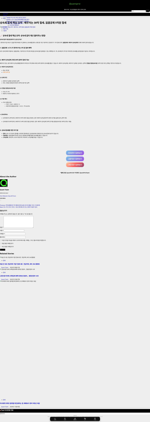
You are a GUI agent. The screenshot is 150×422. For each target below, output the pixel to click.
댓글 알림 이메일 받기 (7, 243)
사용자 (5, 31)
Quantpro (75, 3)
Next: (18, 207)
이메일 (2, 234)
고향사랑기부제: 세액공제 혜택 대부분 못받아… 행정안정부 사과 (19, 276)
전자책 (5, 16)
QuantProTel (70, 173)
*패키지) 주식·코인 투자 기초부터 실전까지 (17, 21)
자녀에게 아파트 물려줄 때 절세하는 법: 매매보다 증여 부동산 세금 (20, 403)
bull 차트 (5, 14)
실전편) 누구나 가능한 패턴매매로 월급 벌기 (17, 19)
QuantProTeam (84, 173)
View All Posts (12, 196)
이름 (1, 230)
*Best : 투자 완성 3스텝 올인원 (14, 23)
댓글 (1, 227)
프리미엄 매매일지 (14, 25)
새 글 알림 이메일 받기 (8, 246)
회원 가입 (5, 29)
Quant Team (4, 190)
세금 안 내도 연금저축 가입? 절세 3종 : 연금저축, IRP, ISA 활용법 (20, 264)
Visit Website (4, 196)
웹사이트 (2, 237)
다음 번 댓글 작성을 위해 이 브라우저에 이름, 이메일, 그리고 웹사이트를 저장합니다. (24, 240)
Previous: (20, 205)
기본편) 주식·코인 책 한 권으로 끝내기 (16, 17)
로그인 (5, 27)
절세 (4, 260)
